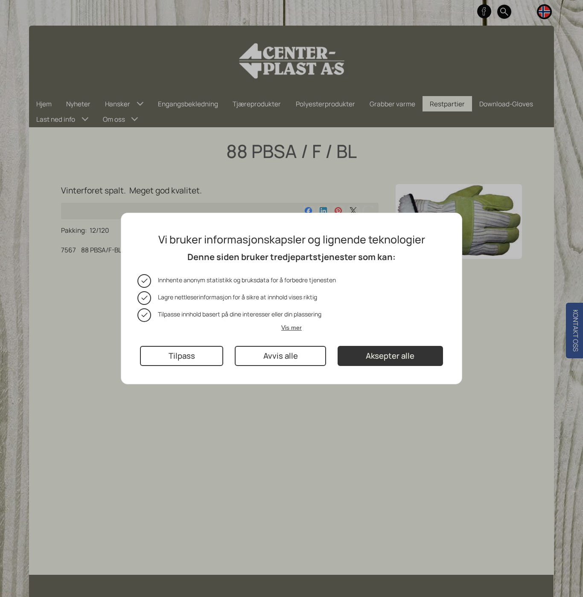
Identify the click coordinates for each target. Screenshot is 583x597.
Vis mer (291, 327)
